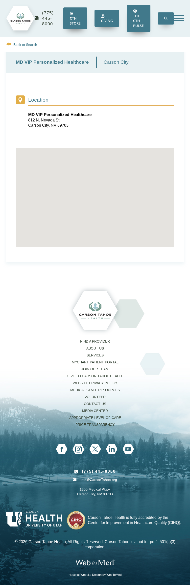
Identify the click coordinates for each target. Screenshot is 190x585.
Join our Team (95, 369)
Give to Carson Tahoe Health (95, 376)
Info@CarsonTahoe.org (98, 480)
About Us (95, 348)
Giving (107, 20)
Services (95, 355)
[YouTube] (128, 449)
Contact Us (95, 404)
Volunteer (95, 397)
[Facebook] (62, 449)
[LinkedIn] (112, 449)
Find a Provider (95, 341)
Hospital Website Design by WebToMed (95, 575)
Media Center (95, 411)
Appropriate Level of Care (95, 418)
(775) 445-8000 (48, 18)
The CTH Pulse (138, 20)
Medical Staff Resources (95, 390)
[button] (166, 18)
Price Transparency (95, 425)
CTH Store (75, 21)
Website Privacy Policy (95, 383)
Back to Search (25, 45)
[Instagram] (78, 449)
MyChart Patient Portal (95, 362)
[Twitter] (95, 449)
